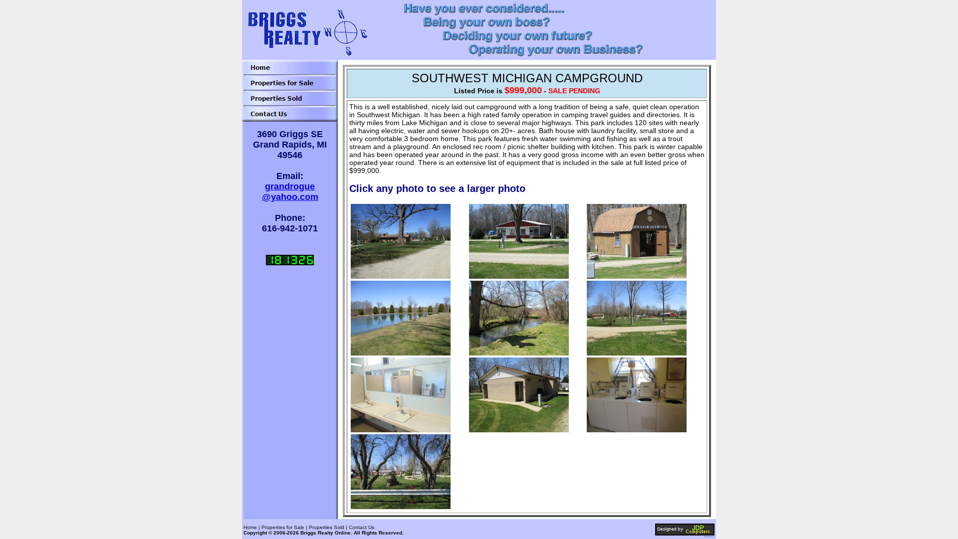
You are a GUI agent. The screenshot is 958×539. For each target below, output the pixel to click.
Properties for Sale (282, 527)
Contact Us (361, 527)
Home (250, 527)
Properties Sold (326, 527)
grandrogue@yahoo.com (290, 191)
